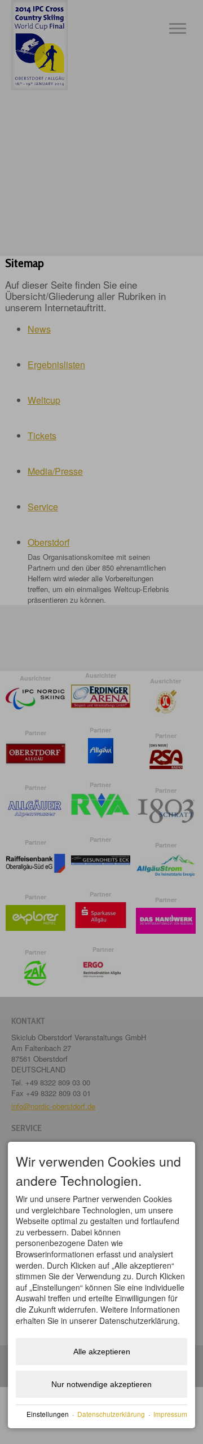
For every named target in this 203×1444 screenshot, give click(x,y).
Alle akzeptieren (101, 1351)
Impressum (170, 1414)
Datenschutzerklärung (111, 1414)
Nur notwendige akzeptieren (101, 1384)
